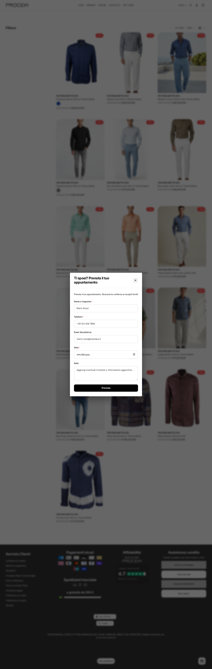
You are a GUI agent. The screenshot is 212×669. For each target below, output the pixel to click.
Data (77, 347)
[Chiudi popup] (135, 280)
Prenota (106, 388)
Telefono (79, 317)
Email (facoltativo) (82, 332)
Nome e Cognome (83, 301)
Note (76, 363)
